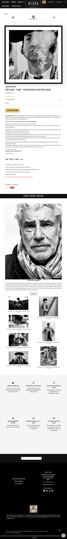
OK (44, 458)
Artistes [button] (20, 2)
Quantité (7, 103)
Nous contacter (51, 2)
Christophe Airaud (10, 87)
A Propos (13, 2)
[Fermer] (34, 537)
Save (13, 187)
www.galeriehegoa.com (48, 484)
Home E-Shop (5, 2)
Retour (6, 14)
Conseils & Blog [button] (16, 6)
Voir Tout (33, 294)
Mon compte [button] (59, 2)
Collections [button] (5, 6)
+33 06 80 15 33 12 (49, 482)
